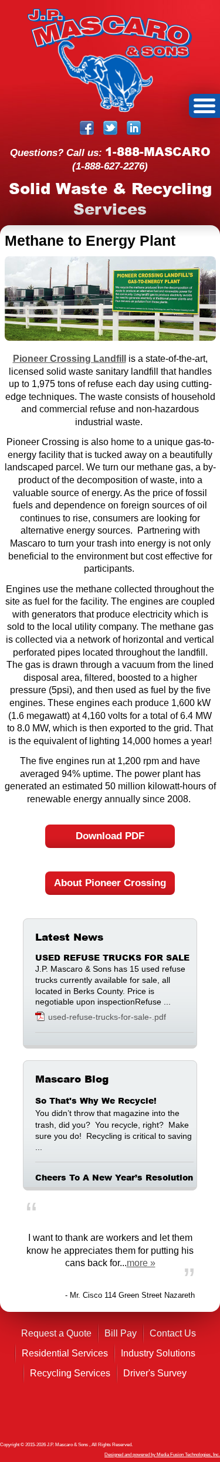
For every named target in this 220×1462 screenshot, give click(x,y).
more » (141, 1263)
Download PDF (110, 836)
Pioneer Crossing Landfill (69, 359)
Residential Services (65, 1353)
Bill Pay (120, 1333)
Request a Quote (56, 1333)
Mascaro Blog (72, 1079)
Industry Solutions (158, 1353)
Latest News (69, 937)
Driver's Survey (155, 1373)
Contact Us (173, 1333)
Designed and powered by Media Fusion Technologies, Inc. (162, 1454)
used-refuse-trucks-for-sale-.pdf (107, 1017)
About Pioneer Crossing (110, 882)
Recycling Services (70, 1373)
